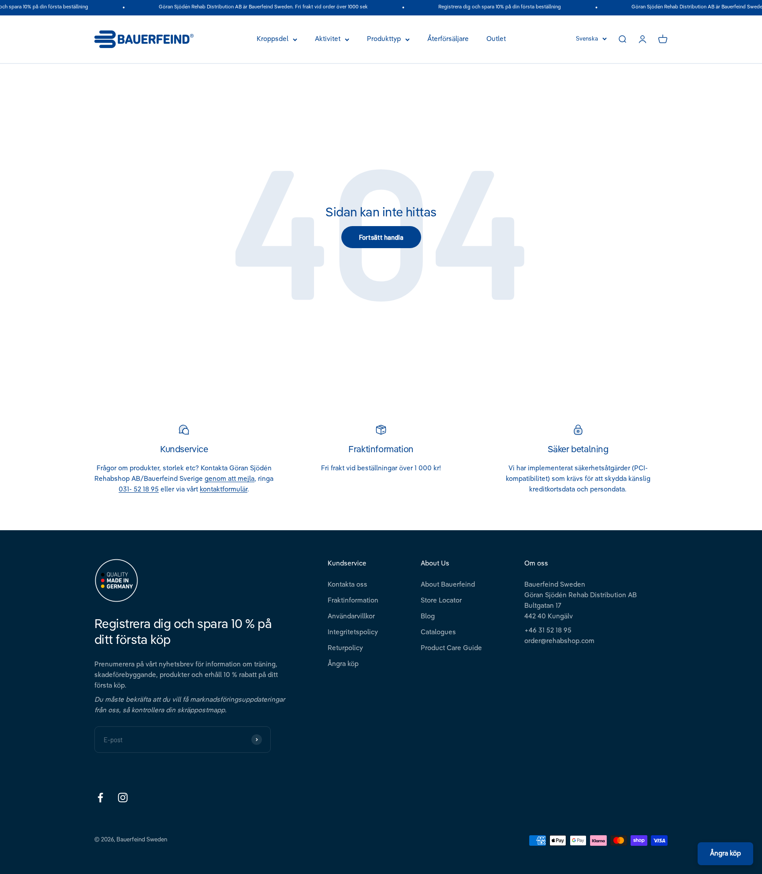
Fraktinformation (353, 600)
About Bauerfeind (448, 584)
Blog (428, 616)
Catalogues (438, 632)
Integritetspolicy (353, 632)
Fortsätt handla (381, 237)
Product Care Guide (451, 648)
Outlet (496, 39)
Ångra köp (343, 664)
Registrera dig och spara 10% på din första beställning (491, 7)
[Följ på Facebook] (100, 797)
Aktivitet (327, 39)
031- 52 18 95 (139, 489)
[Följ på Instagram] (123, 797)
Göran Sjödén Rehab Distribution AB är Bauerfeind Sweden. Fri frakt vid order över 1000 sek (254, 7)
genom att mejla (229, 479)
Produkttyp (384, 39)
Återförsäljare (448, 39)
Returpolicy (345, 648)
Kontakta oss (347, 584)
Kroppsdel (272, 39)
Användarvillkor (351, 616)
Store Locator (441, 600)
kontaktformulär (223, 489)
